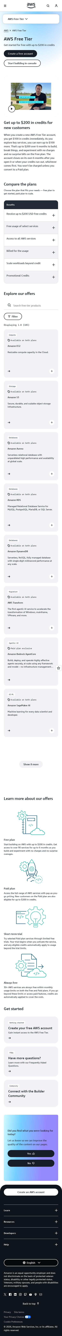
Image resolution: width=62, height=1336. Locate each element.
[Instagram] (20, 1295)
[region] (31, 241)
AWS (6, 30)
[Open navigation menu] (5, 5)
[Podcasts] (35, 1295)
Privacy (7, 1312)
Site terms (19, 1312)
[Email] (40, 1295)
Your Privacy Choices (14, 1316)
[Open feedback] (58, 668)
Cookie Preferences (13, 1321)
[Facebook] (10, 1295)
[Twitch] (25, 1295)
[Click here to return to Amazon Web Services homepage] (31, 5)
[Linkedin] (15, 1295)
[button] (17, 19)
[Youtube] (30, 1295)
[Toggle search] (48, 5)
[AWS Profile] (56, 6)
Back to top (29, 1303)
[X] (5, 1295)
